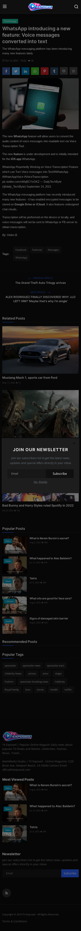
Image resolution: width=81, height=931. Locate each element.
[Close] (74, 443)
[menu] (4, 6)
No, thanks (40, 482)
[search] (76, 6)
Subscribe (60, 474)
